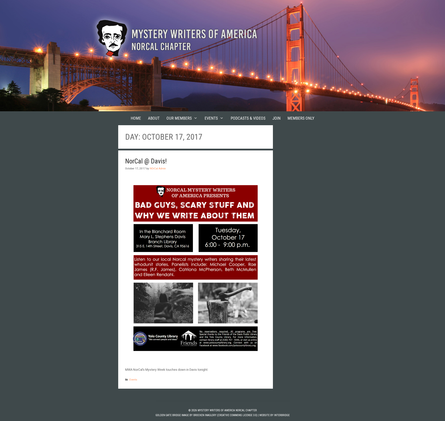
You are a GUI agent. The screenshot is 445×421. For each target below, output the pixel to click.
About (154, 118)
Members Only (301, 118)
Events (211, 118)
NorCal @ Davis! (146, 161)
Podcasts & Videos (248, 118)
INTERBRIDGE (282, 415)
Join (276, 118)
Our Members (179, 118)
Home (136, 118)
